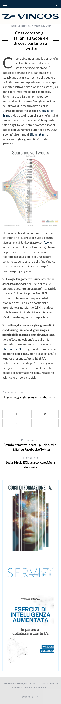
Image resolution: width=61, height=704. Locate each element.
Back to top (28, 697)
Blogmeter (37, 134)
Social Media (24, 25)
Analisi (13, 25)
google (21, 397)
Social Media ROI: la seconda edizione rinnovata (30, 462)
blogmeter (9, 397)
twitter (52, 397)
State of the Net (13, 349)
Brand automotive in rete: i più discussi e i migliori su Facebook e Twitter (30, 444)
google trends (37, 397)
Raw (47, 242)
